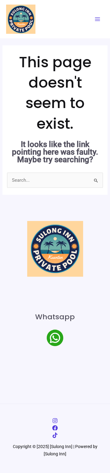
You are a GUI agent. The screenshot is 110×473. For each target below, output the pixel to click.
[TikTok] (55, 435)
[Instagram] (55, 420)
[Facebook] (55, 428)
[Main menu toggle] (97, 19)
